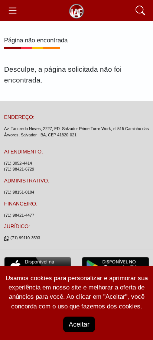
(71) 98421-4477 (19, 215)
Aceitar (79, 324)
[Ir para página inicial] (76, 11)
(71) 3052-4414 (18, 163)
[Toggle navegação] (13, 10)
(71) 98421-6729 (19, 169)
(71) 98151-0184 (19, 192)
